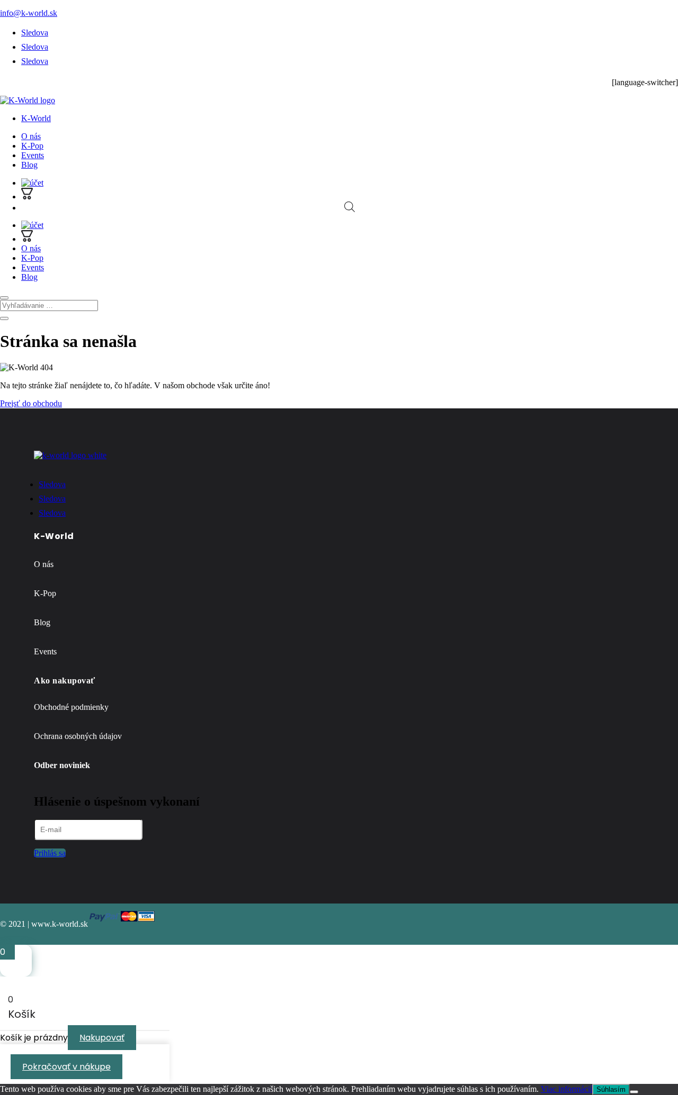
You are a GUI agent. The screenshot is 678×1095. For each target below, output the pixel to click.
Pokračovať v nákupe (66, 1067)
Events (32, 155)
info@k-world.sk (28, 12)
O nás (31, 136)
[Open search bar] (349, 207)
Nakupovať (101, 1038)
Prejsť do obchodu (31, 403)
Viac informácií (566, 1088)
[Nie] (634, 1091)
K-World (36, 118)
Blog (29, 164)
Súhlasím (611, 1089)
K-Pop (32, 145)
